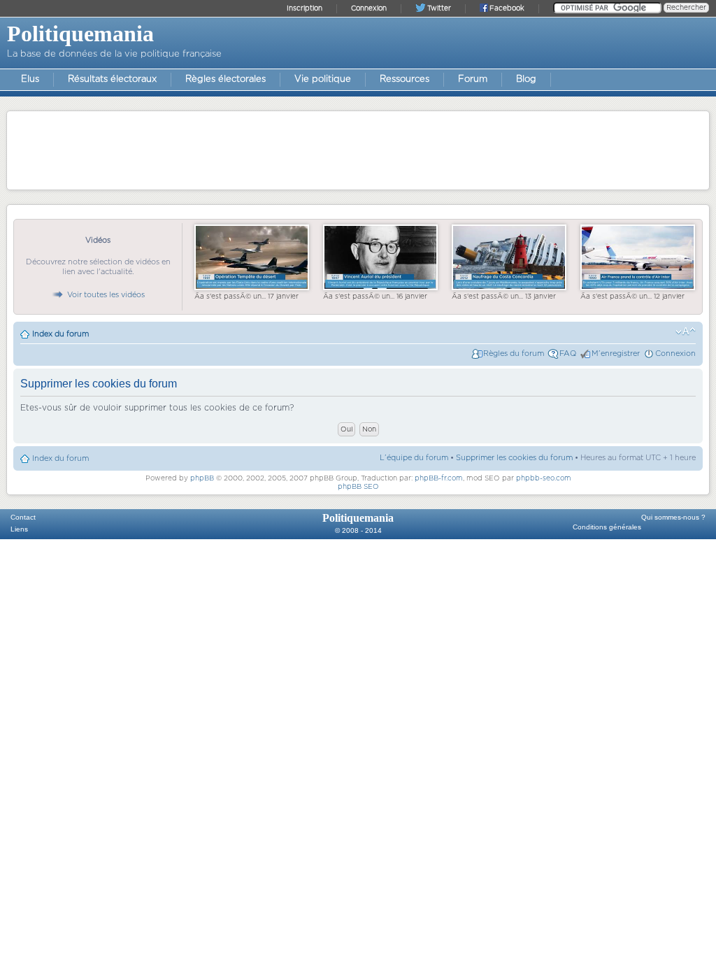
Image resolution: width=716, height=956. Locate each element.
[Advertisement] (358, 149)
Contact (23, 517)
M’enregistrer (616, 353)
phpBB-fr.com (439, 478)
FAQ (567, 353)
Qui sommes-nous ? (673, 517)
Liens (19, 529)
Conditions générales (607, 527)
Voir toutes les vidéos (106, 295)
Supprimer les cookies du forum (514, 458)
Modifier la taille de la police (685, 331)
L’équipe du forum (414, 458)
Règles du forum (513, 353)
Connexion (675, 353)
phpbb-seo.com (543, 478)
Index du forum (60, 334)
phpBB (202, 478)
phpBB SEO (358, 486)
